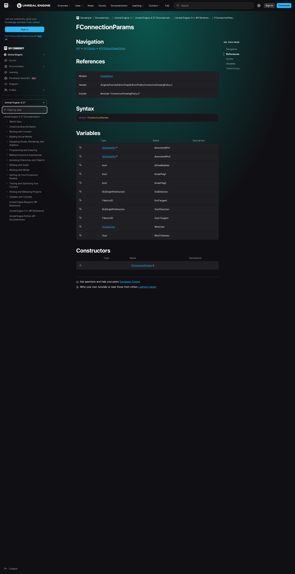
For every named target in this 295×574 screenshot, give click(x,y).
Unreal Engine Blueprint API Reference (23, 204)
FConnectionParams (141, 265)
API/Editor (90, 48)
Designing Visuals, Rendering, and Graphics (26, 143)
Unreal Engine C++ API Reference (26, 210)
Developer (86, 17)
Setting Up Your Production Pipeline (23, 177)
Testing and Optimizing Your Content (23, 185)
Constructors (233, 68)
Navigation (231, 49)
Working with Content (20, 131)
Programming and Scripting (23, 150)
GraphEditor (106, 76)
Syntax (229, 59)
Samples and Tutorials (20, 196)
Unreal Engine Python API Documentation (22, 218)
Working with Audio (19, 165)
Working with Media (19, 170)
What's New (15, 121)
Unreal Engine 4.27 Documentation (22, 116)
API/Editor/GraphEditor (112, 48)
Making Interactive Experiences (25, 155)
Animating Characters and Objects (27, 160)
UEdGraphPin (109, 147)
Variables (230, 63)
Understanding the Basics (22, 126)
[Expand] (7, 121)
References (232, 54)
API (78, 48)
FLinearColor (108, 226)
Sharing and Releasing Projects (25, 191)
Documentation (103, 17)
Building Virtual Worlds (20, 136)
